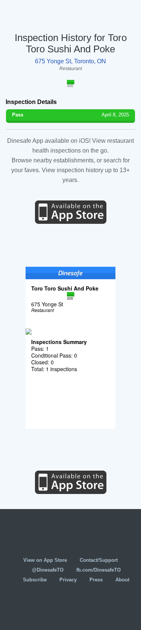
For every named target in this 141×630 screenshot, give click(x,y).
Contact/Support (99, 560)
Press (96, 580)
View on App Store (45, 560)
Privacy (68, 580)
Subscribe (35, 580)
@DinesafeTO (48, 570)
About (122, 580)
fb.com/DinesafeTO (98, 570)
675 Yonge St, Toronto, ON (70, 61)
